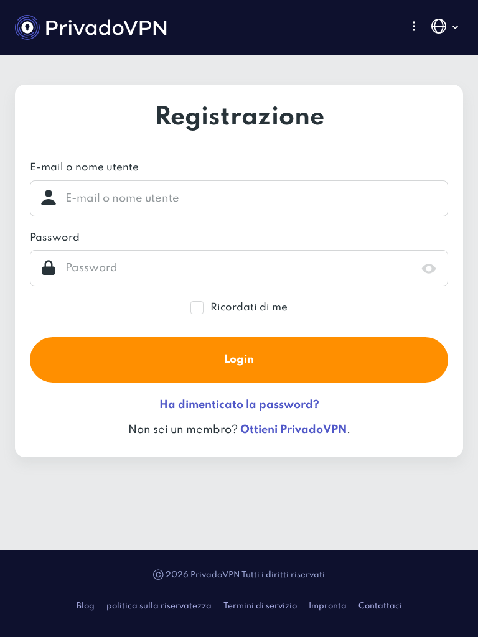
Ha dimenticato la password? (239, 405)
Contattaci (380, 606)
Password (55, 238)
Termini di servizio (260, 606)
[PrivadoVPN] (91, 27)
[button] (413, 26)
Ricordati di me (249, 307)
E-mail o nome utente (84, 167)
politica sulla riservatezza (159, 606)
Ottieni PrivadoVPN (293, 429)
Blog (86, 606)
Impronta (328, 606)
